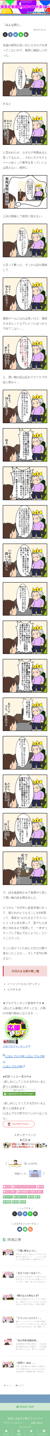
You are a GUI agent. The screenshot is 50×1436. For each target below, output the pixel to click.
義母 (16, 1202)
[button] (26, 34)
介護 (41, 1187)
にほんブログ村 (12, 1066)
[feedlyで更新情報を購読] (25, 1229)
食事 (23, 1202)
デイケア (9, 1197)
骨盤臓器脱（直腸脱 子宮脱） (31, 1192)
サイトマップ (25, 1427)
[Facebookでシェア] (10, 34)
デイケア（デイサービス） (25, 1187)
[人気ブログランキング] (17, 1029)
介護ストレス (21, 1197)
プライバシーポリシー (13, 1423)
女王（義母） (11, 1192)
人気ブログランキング (15, 1046)
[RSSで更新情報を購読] (30, 1229)
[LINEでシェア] (20, 34)
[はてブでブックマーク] (15, 34)
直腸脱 (8, 1202)
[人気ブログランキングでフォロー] (19, 1092)
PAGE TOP (26, 1406)
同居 (32, 1197)
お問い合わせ (37, 1423)
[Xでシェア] (5, 34)
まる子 (8, 1187)
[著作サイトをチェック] (19, 1229)
